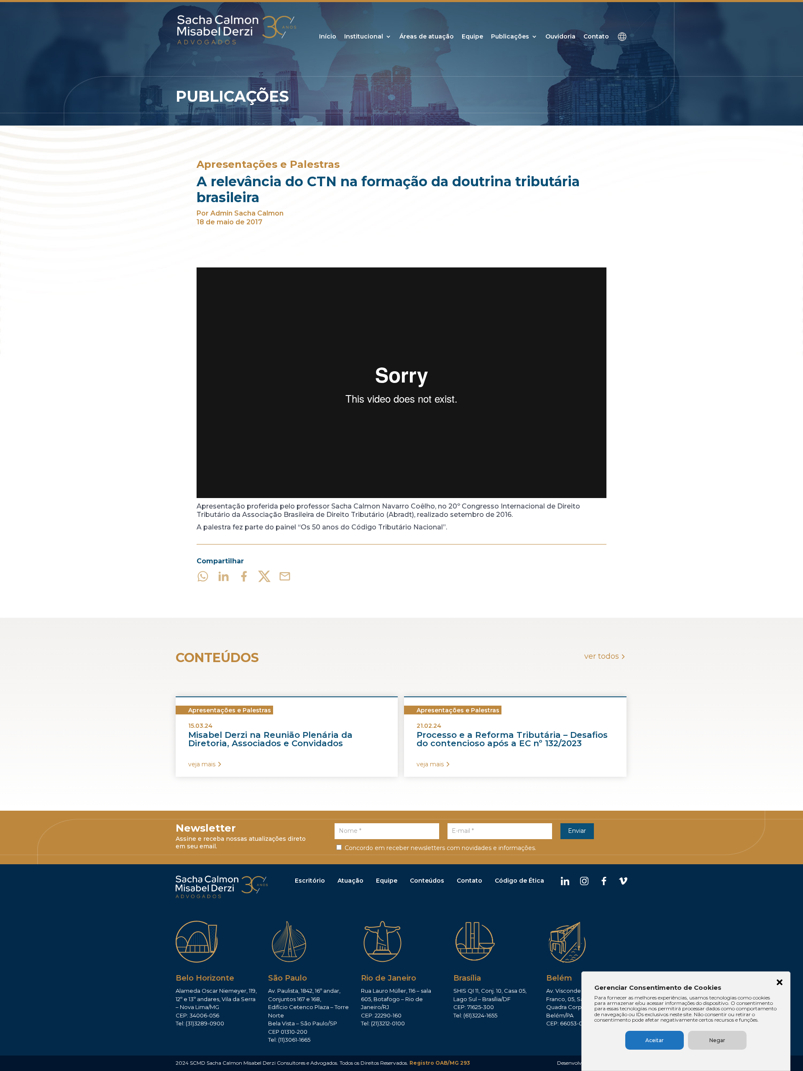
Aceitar (654, 1040)
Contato (596, 36)
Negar (717, 1040)
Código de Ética (519, 880)
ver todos (601, 656)
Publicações (510, 36)
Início (327, 36)
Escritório (310, 880)
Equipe (472, 36)
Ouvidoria (560, 36)
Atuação (350, 880)
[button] (779, 983)
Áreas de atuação (426, 36)
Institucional (363, 36)
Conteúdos (427, 880)
